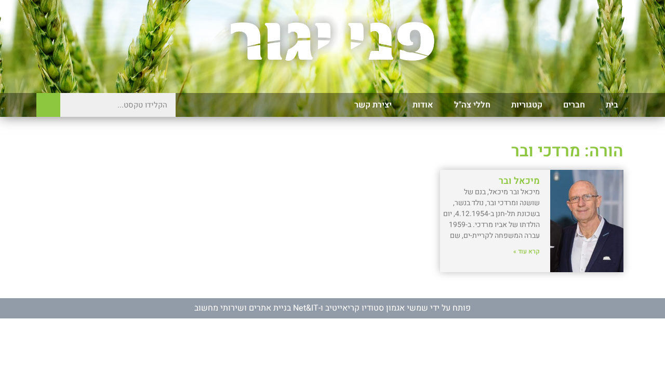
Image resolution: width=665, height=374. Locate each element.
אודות (423, 105)
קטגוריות (526, 105)
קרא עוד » (526, 251)
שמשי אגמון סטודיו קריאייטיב (376, 308)
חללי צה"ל (472, 105)
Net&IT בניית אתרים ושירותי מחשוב (256, 308)
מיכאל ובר (519, 181)
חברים (574, 105)
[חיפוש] (48, 105)
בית (612, 105)
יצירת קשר (373, 105)
